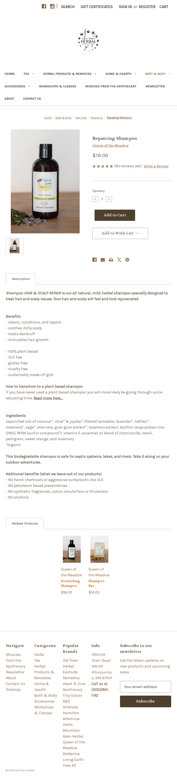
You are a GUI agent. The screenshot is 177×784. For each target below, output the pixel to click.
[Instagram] (52, 6)
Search (68, 6)
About (9, 98)
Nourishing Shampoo (70, 583)
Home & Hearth (118, 74)
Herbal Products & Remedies (67, 74)
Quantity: (98, 191)
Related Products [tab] (25, 523)
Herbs (10, 74)
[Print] (111, 260)
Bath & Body (155, 74)
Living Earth (73, 759)
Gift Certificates (97, 6)
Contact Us (32, 98)
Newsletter (155, 86)
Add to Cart (71, 556)
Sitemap (13, 689)
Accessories (15, 86)
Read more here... (48, 398)
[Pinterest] (127, 260)
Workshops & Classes (57, 86)
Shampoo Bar (96, 583)
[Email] (103, 260)
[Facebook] (44, 6)
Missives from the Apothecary (110, 86)
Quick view (72, 542)
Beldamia (71, 753)
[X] (119, 260)
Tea (26, 74)
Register (147, 6)
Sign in (125, 6)
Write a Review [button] (156, 166)
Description (21, 279)
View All (69, 765)
